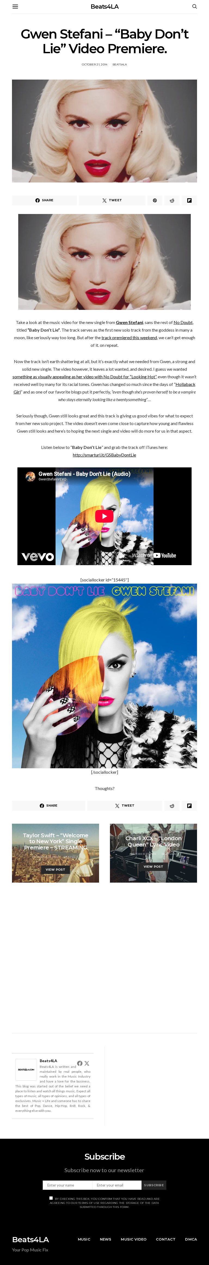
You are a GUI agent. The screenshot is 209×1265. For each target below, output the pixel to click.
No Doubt (183, 322)
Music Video (133, 1239)
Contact (166, 1239)
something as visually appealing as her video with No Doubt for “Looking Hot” (84, 376)
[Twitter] (87, 1063)
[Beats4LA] (26, 1069)
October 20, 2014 (46, 857)
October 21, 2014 (94, 64)
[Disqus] (104, 950)
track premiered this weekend (129, 337)
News (106, 1239)
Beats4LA (104, 6)
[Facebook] (79, 1063)
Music (84, 1239)
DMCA (191, 1239)
